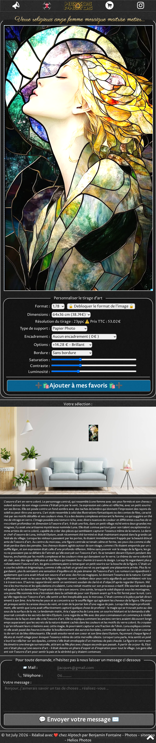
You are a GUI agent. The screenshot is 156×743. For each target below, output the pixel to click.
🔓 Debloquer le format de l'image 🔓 (101, 306)
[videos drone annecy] (47, 6)
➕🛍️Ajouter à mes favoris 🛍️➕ (79, 386)
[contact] (15, 5)
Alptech (74, 735)
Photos (131, 735)
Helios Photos (79, 740)
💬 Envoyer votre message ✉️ (79, 719)
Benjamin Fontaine (105, 735)
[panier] (109, 5)
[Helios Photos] (78, 6)
